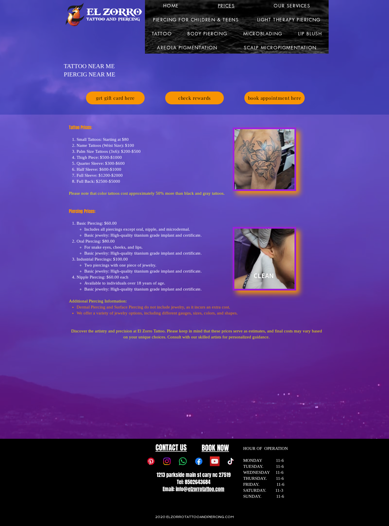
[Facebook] (199, 461)
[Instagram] (167, 461)
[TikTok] (231, 461)
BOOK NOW (215, 448)
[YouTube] (215, 461)
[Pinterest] (151, 461)
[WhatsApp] (183, 461)
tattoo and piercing (113, 19)
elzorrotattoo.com (206, 489)
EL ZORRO (113, 12)
